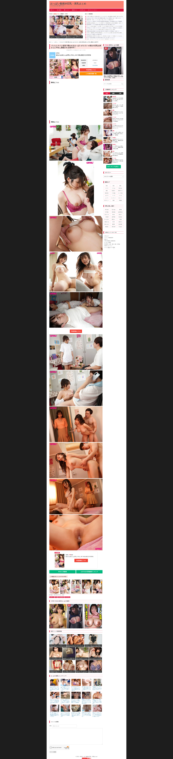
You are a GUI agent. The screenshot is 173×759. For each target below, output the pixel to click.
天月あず (120, 226)
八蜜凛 (120, 219)
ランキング (67, 10)
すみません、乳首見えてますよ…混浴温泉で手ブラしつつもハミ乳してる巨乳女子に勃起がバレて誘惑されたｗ (65, 701)
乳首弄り (113, 190)
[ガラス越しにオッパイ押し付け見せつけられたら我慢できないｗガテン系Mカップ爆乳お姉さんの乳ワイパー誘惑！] (76, 711)
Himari (113, 214)
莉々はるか (106, 219)
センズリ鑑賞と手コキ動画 (109, 247)
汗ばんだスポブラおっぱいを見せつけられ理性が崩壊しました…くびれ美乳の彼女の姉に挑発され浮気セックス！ (54, 701)
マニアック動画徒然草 (108, 237)
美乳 (59, 597)
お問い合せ (83, 10)
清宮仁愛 (113, 226)
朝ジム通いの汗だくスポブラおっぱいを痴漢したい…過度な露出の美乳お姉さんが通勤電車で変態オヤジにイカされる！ (54, 714)
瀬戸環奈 (113, 216)
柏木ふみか (106, 224)
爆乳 (120, 185)
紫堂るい (113, 219)
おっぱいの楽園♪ (107, 242)
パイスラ (120, 195)
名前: (50, 725)
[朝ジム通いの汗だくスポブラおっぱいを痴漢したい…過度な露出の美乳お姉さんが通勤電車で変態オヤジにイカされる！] (55, 711)
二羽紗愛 (106, 216)
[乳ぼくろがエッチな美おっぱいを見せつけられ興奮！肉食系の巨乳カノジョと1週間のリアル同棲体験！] (76, 698)
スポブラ (106, 195)
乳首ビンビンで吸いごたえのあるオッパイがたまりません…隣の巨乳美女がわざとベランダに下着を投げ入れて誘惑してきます (97, 714)
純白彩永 (120, 216)
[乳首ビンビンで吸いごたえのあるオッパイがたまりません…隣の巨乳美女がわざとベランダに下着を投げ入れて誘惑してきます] (97, 711)
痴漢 (113, 200)
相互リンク (75, 10)
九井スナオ (106, 214)
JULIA (113, 221)
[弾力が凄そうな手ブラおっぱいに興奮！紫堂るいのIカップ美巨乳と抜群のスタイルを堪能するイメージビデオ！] (86, 685)
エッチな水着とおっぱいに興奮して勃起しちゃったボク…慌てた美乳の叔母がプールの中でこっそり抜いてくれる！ (65, 688)
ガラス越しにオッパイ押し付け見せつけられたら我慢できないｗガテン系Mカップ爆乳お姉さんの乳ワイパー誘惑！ (75, 714)
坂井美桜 (120, 224)
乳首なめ (120, 188)
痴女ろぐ (106, 239)
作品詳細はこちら (91, 69)
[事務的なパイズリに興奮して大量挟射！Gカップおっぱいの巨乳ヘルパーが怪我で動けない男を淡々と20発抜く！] (97, 698)
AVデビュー (106, 200)
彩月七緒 (113, 209)
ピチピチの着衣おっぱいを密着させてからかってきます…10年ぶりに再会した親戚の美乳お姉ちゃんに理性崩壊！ (54, 688)
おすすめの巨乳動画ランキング (89, 571)
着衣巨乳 (106, 193)
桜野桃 (120, 209)
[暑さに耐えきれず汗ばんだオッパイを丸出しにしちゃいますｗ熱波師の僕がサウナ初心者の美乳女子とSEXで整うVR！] (76, 685)
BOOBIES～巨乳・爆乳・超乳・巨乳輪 (112, 244)
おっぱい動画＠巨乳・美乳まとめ (68, 3)
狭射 (107, 190)
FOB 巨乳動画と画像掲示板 (109, 240)
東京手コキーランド (108, 245)
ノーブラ (113, 195)
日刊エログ (106, 236)
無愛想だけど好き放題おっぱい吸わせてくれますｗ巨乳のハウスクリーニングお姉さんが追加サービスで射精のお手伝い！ (86, 701)
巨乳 (107, 185)
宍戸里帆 (106, 212)
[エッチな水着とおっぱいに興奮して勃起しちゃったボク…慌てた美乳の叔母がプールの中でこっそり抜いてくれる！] (65, 685)
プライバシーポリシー (93, 10)
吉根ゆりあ (106, 221)
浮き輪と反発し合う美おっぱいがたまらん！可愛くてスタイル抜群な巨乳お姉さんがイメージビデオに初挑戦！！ (86, 714)
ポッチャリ (113, 197)
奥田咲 (113, 224)
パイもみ (113, 188)
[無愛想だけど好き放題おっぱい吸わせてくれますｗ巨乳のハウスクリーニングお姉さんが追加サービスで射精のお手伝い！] (86, 698)
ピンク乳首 (120, 193)
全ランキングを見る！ (113, 166)
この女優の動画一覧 (91, 73)
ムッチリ (106, 197)
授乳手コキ (120, 190)
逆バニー (120, 197)
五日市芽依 (95, 65)
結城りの (120, 221)
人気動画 (59, 10)
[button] (122, 84)
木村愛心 (106, 226)
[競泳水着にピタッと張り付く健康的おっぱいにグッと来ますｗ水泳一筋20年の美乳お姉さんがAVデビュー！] (97, 685)
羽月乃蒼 (106, 209)
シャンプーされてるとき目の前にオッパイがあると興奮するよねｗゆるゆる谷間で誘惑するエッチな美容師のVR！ (65, 714)
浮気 (56, 597)
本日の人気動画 (62, 571)
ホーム (53, 10)
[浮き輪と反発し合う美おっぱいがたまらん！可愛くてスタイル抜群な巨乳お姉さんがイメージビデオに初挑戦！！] (86, 711)
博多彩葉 (113, 212)
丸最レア (120, 214)
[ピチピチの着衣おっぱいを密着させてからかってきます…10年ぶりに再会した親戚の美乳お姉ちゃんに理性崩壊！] (55, 685)
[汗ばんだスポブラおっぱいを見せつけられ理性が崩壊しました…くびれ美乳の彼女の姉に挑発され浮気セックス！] (55, 698)
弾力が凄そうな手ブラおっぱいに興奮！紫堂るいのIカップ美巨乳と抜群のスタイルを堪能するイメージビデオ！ (86, 688)
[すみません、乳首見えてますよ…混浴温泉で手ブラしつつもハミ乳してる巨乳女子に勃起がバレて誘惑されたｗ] (65, 698)
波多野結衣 (120, 212)
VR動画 (120, 200)
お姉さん (52, 597)
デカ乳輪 (113, 193)
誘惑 (63, 597)
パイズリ (106, 188)
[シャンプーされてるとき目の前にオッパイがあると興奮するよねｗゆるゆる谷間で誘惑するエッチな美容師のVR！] (65, 711)
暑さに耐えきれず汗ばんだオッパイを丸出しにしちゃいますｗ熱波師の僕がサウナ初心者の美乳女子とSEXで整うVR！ (75, 688)
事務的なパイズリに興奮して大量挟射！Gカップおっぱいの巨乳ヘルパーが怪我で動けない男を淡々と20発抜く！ (97, 701)
